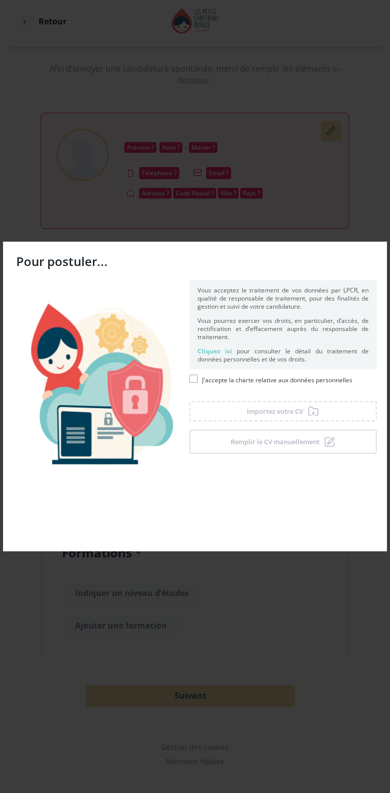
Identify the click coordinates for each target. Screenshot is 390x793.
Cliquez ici (215, 351)
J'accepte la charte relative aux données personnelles (277, 380)
